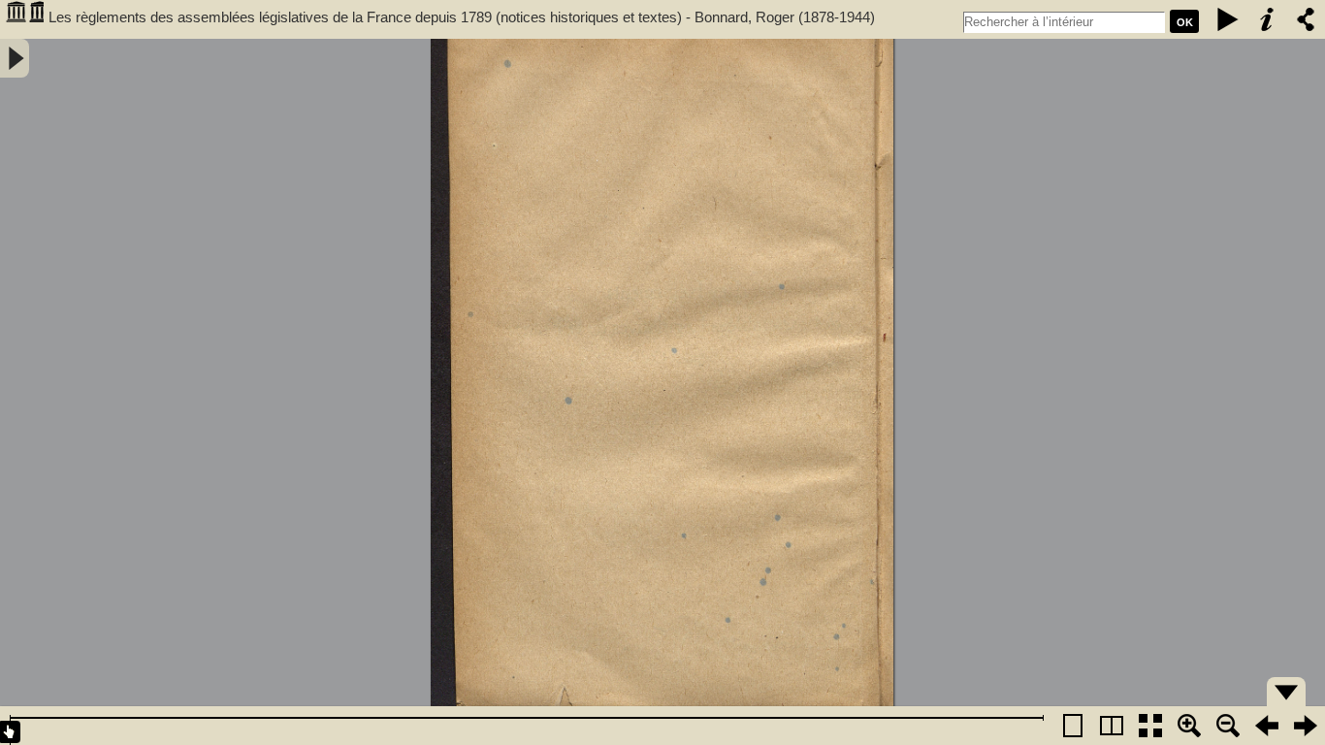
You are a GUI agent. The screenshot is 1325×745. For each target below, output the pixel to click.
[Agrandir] (1189, 725)
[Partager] (1305, 19)
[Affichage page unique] (1072, 725)
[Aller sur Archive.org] (24, 19)
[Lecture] (1228, 19)
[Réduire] (1228, 725)
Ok (1185, 22)
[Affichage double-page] (1111, 725)
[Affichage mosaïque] (1150, 725)
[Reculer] (1266, 725)
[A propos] (1266, 19)
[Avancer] (1305, 725)
